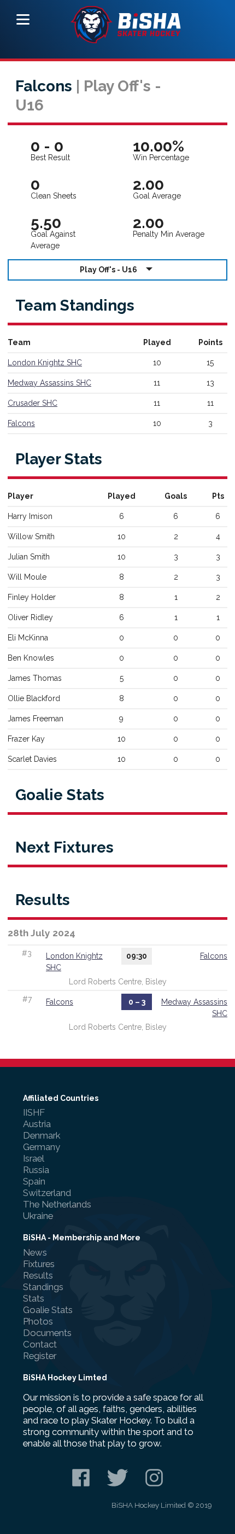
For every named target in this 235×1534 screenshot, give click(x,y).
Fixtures (39, 1263)
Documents (47, 1332)
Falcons (21, 423)
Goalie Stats (48, 1309)
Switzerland (47, 1192)
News (35, 1252)
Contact (40, 1344)
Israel (33, 1158)
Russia (36, 1169)
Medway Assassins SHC (49, 382)
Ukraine (38, 1215)
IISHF (34, 1112)
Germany (41, 1146)
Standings (43, 1286)
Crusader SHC (32, 403)
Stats (33, 1298)
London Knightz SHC (45, 362)
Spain (34, 1181)
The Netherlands (57, 1204)
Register (39, 1355)
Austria (37, 1123)
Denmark (41, 1135)
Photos (38, 1321)
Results (38, 1275)
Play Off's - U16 (108, 269)
